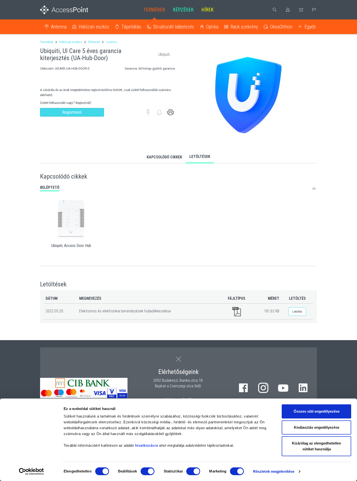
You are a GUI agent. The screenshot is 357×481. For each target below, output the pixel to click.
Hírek (207, 10)
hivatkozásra (146, 445)
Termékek (154, 10)
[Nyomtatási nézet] (170, 112)
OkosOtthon (281, 27)
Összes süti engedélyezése (317, 411)
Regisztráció (72, 112)
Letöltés (297, 311)
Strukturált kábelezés (173, 27)
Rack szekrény (244, 27)
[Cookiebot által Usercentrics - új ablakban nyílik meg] (31, 471)
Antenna (59, 27)
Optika (212, 27)
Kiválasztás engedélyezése (316, 427)
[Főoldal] (72, 10)
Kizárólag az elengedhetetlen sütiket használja (316, 446)
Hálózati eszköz (94, 27)
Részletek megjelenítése (273, 471)
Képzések (183, 10)
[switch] (147, 471)
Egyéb (310, 27)
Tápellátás (131, 27)
